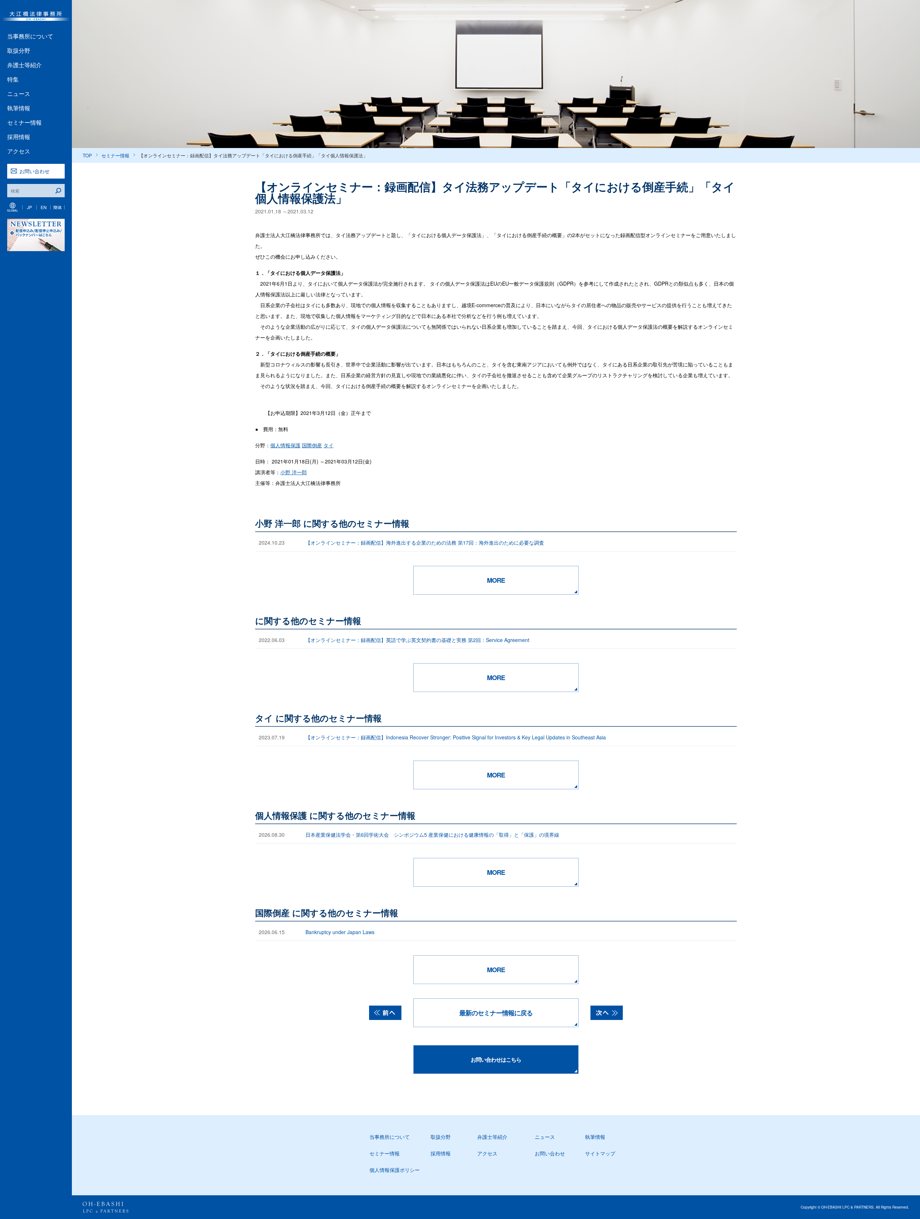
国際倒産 (312, 445)
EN (44, 207)
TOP (87, 155)
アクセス (18, 151)
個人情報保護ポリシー (394, 1169)
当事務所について (30, 36)
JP (29, 207)
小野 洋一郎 (293, 472)
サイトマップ (600, 1153)
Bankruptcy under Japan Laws (339, 932)
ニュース (18, 93)
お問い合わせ (34, 171)
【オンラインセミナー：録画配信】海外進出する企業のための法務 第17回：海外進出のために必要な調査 (424, 542)
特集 (13, 79)
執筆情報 (18, 108)
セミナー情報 (24, 122)
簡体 (57, 207)
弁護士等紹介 (24, 65)
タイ (328, 445)
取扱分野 (18, 50)
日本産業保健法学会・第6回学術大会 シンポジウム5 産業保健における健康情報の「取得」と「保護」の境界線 (432, 834)
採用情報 (18, 137)
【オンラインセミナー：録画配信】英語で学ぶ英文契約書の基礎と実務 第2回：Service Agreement (417, 639)
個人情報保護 (285, 445)
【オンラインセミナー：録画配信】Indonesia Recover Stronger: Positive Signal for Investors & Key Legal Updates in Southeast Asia (455, 737)
